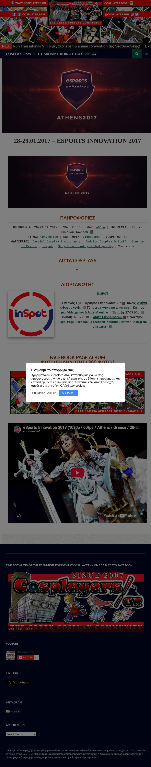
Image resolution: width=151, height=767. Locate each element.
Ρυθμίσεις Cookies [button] (44, 392)
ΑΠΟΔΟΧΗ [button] (69, 392)
